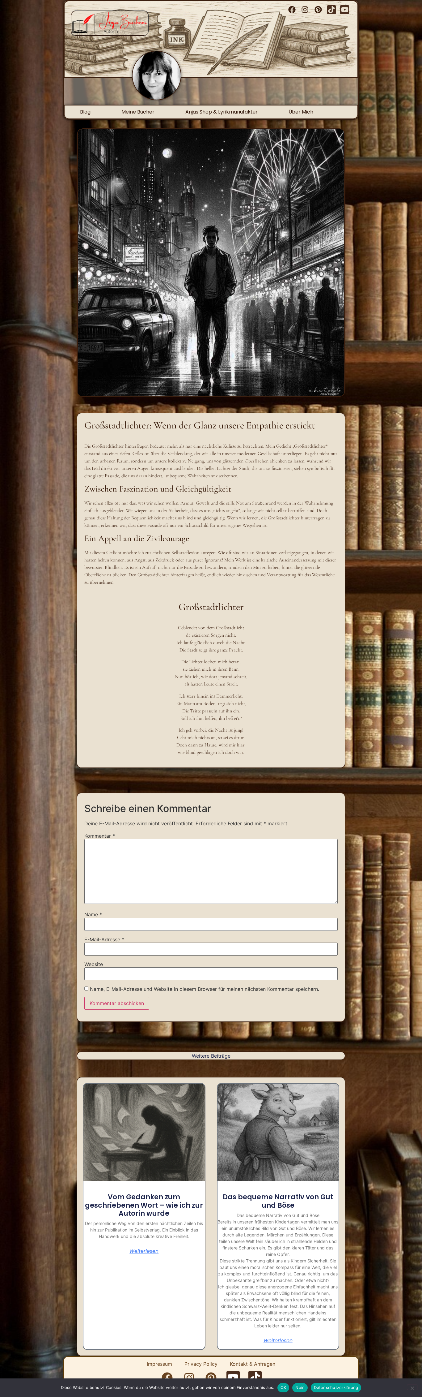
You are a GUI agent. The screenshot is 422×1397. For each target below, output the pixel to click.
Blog (85, 111)
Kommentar (99, 835)
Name (93, 914)
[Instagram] (305, 9)
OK (283, 1387)
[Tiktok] (331, 9)
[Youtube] (344, 9)
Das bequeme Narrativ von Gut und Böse (278, 1201)
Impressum (159, 1364)
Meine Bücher (137, 111)
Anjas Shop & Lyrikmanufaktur (221, 111)
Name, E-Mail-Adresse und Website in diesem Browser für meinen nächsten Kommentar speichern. (204, 988)
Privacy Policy (200, 1364)
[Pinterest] (318, 9)
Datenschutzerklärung (336, 1387)
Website (93, 964)
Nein (300, 1387)
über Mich (301, 111)
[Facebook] (291, 9)
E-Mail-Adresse (104, 939)
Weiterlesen (143, 1251)
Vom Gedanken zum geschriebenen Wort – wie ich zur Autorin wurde (144, 1205)
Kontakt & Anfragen (252, 1364)
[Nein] (412, 1387)
